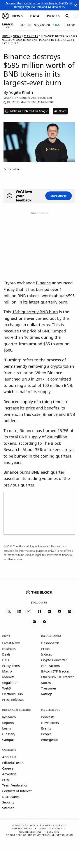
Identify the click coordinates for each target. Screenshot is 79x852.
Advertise (9, 774)
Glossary (8, 734)
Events (46, 728)
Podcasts (47, 717)
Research (9, 717)
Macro (7, 671)
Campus (8, 739)
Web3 (6, 688)
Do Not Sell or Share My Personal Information (39, 835)
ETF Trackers (50, 665)
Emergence (49, 739)
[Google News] (34, 622)
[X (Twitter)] (9, 612)
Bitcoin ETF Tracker (55, 671)
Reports (8, 722)
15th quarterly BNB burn (35, 311)
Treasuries (48, 688)
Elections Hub (12, 694)
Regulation (10, 682)
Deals (6, 654)
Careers (8, 768)
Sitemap (8, 808)
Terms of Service (50, 828)
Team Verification (15, 785)
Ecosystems (11, 665)
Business (9, 648)
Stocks (46, 682)
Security (8, 802)
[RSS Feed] (44, 622)
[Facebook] (39, 612)
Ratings (46, 694)
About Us (9, 757)
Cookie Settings (30, 832)
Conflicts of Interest (17, 791)
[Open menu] (75, 16)
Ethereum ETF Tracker (57, 677)
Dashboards (50, 643)
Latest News (11, 643)
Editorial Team (13, 762)
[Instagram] (29, 612)
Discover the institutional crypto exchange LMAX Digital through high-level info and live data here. (39, 5)
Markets (8, 677)
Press (6, 779)
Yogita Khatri (21, 92)
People (46, 734)
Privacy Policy (22, 828)
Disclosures (10, 796)
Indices (46, 654)
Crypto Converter (54, 660)
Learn (6, 728)
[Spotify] (70, 612)
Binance (43, 282)
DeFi (5, 660)
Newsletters (50, 722)
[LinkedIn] (19, 612)
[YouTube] (59, 612)
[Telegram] (49, 612)
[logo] (5, 16)
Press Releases (13, 699)
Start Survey (59, 196)
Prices (45, 648)
